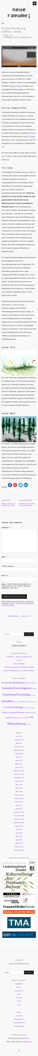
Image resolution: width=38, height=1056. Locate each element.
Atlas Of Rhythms (19, 664)
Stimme (26, 717)
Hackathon (32, 695)
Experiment (9, 694)
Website (4, 575)
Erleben (33, 688)
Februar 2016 (19, 847)
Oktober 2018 (19, 798)
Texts (19, 1004)
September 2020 (19, 778)
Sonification (33, 712)
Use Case (12, 503)
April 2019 (19, 788)
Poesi (4, 712)
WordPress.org (19, 1026)
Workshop (28, 724)
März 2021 (19, 764)
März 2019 (19, 791)
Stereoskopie (21, 717)
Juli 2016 (19, 829)
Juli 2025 (19, 736)
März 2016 (19, 843)
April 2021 (19, 760)
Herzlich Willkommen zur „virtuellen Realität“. (19, 670)
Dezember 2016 (19, 812)
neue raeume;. (21, 1035)
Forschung (23, 694)
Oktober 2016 (19, 819)
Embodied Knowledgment (16, 688)
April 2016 (19, 840)
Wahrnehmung (16, 723)
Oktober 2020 (19, 774)
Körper (34, 701)
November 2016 (19, 816)
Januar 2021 (19, 767)
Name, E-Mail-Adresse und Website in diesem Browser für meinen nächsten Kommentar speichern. (16, 586)
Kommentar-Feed (19, 1022)
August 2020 (19, 781)
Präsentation (19, 991)
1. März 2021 (7, 35)
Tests (19, 994)
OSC (33, 503)
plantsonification (30, 707)
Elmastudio (27, 1042)
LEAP (5, 707)
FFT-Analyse (30, 136)
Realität (13, 712)
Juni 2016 (19, 833)
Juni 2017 (19, 805)
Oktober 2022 (19, 740)
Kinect (23, 701)
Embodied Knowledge (30, 683)
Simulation (20, 712)
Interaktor (7, 701)
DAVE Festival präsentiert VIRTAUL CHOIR (19, 667)
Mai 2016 (19, 836)
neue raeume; (19, 12)
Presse (8, 712)
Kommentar (6, 527)
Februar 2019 (19, 795)
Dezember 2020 (19, 771)
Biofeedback (19, 682)
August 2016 (19, 826)
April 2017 (19, 809)
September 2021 (19, 750)
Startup (15, 717)
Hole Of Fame (16, 86)
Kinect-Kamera (25, 503)
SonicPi (27, 712)
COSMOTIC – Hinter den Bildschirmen (19, 657)
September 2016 (19, 822)
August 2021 (19, 753)
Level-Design (15, 707)
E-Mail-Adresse (8, 566)
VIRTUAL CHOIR (8, 505)
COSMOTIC (19, 984)
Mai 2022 (19, 743)
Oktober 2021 (19, 747)
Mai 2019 (19, 784)
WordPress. (26, 1038)
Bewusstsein (7, 682)
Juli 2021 (19, 757)
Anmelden (19, 1016)
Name (4, 557)
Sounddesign (24, 505)
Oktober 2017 (19, 802)
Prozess (4, 503)
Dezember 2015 (19, 850)
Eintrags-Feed (19, 1019)
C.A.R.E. (19, 660)
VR (31, 505)
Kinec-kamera (17, 701)
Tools (19, 1001)
